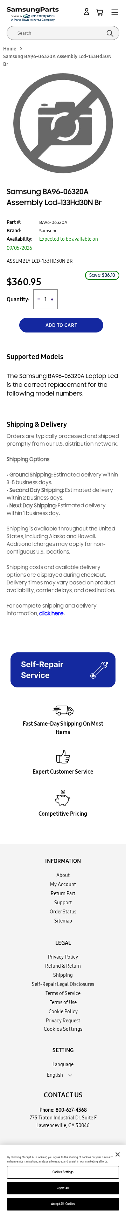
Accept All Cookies (63, 1204)
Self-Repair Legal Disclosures (63, 984)
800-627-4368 (71, 1109)
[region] (63, 1179)
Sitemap (63, 920)
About (63, 875)
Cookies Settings (63, 1172)
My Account (63, 884)
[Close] (117, 1154)
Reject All (63, 1188)
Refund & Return (63, 965)
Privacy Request (63, 1020)
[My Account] (88, 12)
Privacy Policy (63, 956)
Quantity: (18, 299)
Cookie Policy (63, 1011)
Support (63, 902)
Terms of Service (63, 993)
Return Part (63, 893)
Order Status (63, 911)
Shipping (63, 975)
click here (51, 614)
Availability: (20, 238)
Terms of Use (63, 1002)
